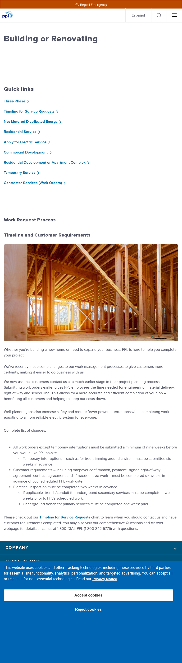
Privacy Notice (104, 579)
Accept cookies (88, 595)
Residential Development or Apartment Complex (45, 162)
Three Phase (14, 101)
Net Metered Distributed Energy (31, 121)
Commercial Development (26, 152)
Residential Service (20, 131)
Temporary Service (20, 172)
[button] (91, 547)
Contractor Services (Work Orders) (33, 182)
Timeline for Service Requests (29, 111)
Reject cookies (88, 609)
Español (138, 15)
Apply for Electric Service (25, 142)
